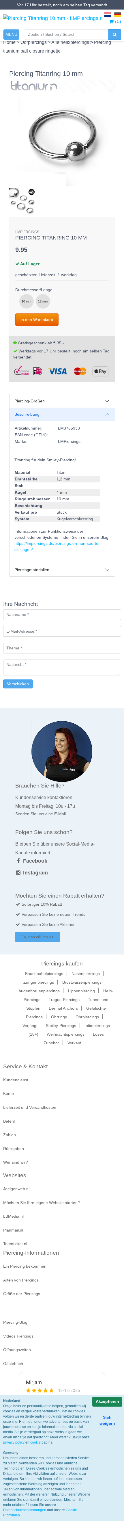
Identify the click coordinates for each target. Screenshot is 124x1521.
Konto (8, 1093)
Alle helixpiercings (70, 42)
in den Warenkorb (37, 319)
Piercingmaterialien (31, 569)
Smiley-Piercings (61, 1025)
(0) (117, 21)
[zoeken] (114, 34)
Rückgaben (13, 1148)
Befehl (9, 1121)
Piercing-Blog (15, 1322)
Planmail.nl (13, 1230)
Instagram (35, 873)
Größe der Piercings (21, 1293)
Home (10, 42)
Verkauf (74, 1043)
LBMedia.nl (13, 1216)
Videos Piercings (18, 1336)
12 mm (43, 301)
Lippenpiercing (81, 991)
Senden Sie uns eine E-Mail (40, 813)
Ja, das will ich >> (38, 937)
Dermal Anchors (63, 1008)
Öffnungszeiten (17, 1349)
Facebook (34, 861)
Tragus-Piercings (64, 999)
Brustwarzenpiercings (82, 982)
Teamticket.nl (15, 1243)
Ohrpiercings (87, 1017)
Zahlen (9, 1134)
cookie (35, 1442)
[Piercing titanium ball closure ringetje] (62, 132)
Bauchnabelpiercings (44, 973)
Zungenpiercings (38, 982)
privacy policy (14, 1442)
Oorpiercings (34, 42)
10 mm (26, 301)
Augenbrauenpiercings (39, 991)
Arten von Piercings (21, 1280)
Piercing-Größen (29, 401)
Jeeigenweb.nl (16, 1188)
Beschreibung (27, 414)
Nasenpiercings (86, 973)
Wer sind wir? (15, 1162)
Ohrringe (59, 1017)
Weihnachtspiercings (65, 1034)
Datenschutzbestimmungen (24, 1510)
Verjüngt (29, 1025)
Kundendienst (15, 1080)
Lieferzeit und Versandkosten (29, 1107)
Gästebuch (13, 1363)
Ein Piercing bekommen (24, 1266)
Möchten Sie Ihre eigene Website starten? (41, 1202)
